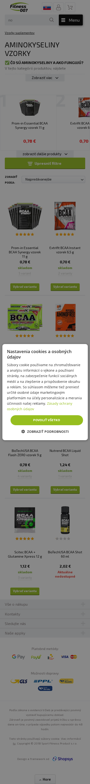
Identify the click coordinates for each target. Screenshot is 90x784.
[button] (45, 431)
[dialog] (45, 392)
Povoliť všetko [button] (46, 420)
